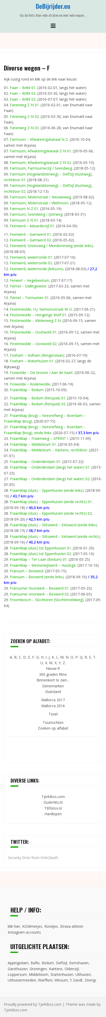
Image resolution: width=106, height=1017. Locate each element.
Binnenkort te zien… (53, 680)
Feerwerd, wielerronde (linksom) (36, 268)
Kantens (56, 968)
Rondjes (51, 926)
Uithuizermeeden (22, 980)
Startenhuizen (61, 974)
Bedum (48, 962)
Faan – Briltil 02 (23, 93)
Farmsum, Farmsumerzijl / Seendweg (41, 168)
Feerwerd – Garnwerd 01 (30, 234)
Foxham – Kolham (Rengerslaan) (37, 355)
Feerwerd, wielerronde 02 (31, 262)
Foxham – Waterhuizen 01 (32, 360)
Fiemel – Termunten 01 (29, 297)
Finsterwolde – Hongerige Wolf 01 (38, 314)
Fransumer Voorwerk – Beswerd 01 (39, 588)
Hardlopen (53, 813)
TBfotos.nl (53, 808)
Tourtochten (53, 722)
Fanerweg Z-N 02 (24, 116)
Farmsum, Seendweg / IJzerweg (36, 214)
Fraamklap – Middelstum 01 (33, 444)
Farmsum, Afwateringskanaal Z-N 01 (40, 150)
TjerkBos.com (53, 796)
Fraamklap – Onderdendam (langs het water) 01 (50, 467)
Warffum (45, 980)
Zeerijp (90, 980)
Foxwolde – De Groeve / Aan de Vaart (41, 372)
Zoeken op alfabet (53, 728)
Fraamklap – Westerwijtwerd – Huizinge (43, 565)
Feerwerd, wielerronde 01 (31, 257)
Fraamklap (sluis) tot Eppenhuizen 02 (40, 553)
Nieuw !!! (53, 668)
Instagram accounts (24, 932)
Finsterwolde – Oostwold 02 (33, 343)
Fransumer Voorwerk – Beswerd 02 (39, 594)
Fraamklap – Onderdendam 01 (35, 461)
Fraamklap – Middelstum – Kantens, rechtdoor (48, 450)
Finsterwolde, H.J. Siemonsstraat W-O (41, 309)
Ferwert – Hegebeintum (29, 280)
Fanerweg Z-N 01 (24, 104)
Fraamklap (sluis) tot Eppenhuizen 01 (40, 548)
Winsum (61, 980)
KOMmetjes (32, 926)
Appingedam (18, 962)
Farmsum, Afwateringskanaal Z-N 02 (40, 162)
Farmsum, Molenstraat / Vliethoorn (39, 202)
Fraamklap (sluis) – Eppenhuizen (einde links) (47, 490)
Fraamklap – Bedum (26, 389)
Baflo (35, 962)
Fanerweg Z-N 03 (24, 127)
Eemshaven (79, 962)
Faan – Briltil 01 (23, 87)
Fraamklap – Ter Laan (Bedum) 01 (38, 559)
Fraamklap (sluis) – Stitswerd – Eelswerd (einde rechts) (55, 536)
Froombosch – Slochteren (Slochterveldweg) (47, 599)
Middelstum (38, 974)
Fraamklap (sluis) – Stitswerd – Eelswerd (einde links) (53, 524)
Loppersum (17, 974)
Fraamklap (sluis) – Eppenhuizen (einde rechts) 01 (51, 501)
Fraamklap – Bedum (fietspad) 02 (37, 403)
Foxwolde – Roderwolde (30, 384)
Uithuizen (83, 974)
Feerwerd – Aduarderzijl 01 (32, 225)
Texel (53, 714)
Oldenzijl (72, 968)
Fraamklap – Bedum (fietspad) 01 (37, 398)
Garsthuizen (18, 968)
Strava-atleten (71, 926)
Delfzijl (61, 962)
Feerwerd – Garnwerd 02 (30, 240)
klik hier (14, 926)
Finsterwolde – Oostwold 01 (33, 332)
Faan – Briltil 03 (23, 99)
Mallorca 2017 (53, 699)
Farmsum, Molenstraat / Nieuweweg (40, 197)
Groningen (38, 968)
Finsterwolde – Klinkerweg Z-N (35, 320)
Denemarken (53, 685)
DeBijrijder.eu (53, 6)
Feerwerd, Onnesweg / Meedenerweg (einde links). (52, 245)
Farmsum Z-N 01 (24, 220)
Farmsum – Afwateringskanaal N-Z (39, 139)
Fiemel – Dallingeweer (28, 286)
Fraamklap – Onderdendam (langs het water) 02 (50, 478)
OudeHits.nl (53, 802)
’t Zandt (76, 980)
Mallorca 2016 (53, 705)
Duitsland (53, 691)
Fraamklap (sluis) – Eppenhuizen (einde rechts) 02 (51, 513)
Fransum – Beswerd (26, 570)
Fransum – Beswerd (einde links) (37, 576)
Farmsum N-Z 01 (24, 208)
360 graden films (53, 674)
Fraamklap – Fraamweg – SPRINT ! (39, 438)
